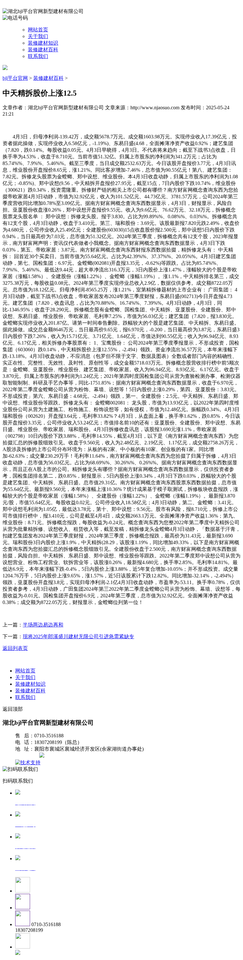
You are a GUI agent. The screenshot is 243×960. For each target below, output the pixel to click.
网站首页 (38, 29)
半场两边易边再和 (43, 624)
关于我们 (38, 36)
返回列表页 (15, 648)
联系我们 (38, 56)
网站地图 (28, 756)
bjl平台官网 (15, 78)
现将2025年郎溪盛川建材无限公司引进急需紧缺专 (78, 636)
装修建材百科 (43, 49)
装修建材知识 (43, 43)
